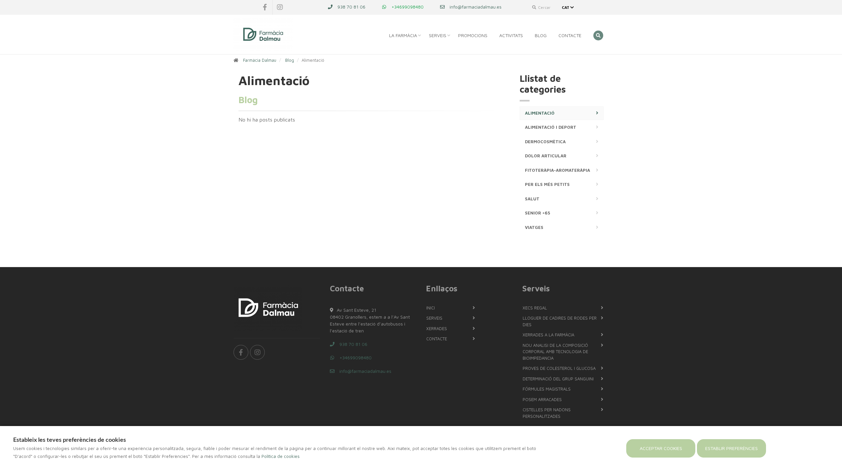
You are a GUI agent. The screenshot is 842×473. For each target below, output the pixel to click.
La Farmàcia (403, 35)
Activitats (511, 35)
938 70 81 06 (350, 7)
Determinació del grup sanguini (558, 378)
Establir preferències (731, 448)
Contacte (570, 35)
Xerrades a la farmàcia (548, 334)
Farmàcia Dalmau (259, 60)
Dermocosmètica (545, 141)
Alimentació (540, 113)
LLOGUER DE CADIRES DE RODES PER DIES (560, 321)
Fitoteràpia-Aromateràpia (557, 170)
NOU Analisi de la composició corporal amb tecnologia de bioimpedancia (555, 352)
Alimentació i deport (550, 127)
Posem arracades (542, 399)
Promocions (472, 35)
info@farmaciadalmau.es (475, 7)
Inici (430, 307)
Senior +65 (537, 212)
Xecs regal (535, 307)
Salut (532, 198)
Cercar (544, 7)
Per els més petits (547, 184)
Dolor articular (545, 155)
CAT (566, 7)
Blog (541, 35)
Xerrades (436, 328)
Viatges (534, 227)
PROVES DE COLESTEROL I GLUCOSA (559, 368)
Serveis (437, 35)
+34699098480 (407, 7)
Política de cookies (280, 456)
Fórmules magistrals (547, 389)
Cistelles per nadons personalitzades (547, 413)
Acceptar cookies (661, 448)
